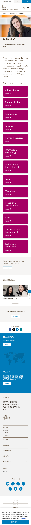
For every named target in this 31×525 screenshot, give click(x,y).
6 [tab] (17, 303)
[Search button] (24, 8)
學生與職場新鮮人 (9, 298)
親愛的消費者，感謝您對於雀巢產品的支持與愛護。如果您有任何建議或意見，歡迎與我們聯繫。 (13, 378)
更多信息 (23, 518)
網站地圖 (15, 502)
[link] (17, 316)
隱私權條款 (15, 507)
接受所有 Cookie (15, 522)
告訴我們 (7, 344)
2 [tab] (13, 303)
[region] (15, 516)
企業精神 (15, 439)
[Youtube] (7, 484)
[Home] (10, 7)
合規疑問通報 (8, 336)
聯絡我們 (26, 1)
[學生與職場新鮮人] (15, 291)
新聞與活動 (15, 445)
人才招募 (5, 432)
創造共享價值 (15, 450)
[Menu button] (28, 8)
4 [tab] (15, 303)
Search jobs (8, 268)
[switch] (9, 1)
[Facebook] (13, 484)
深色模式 (4, 1)
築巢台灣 (5, 430)
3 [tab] (14, 303)
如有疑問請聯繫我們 (9, 340)
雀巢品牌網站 (15, 461)
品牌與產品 (15, 456)
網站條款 (15, 504)
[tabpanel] (15, 292)
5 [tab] (16, 303)
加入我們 (15, 316)
